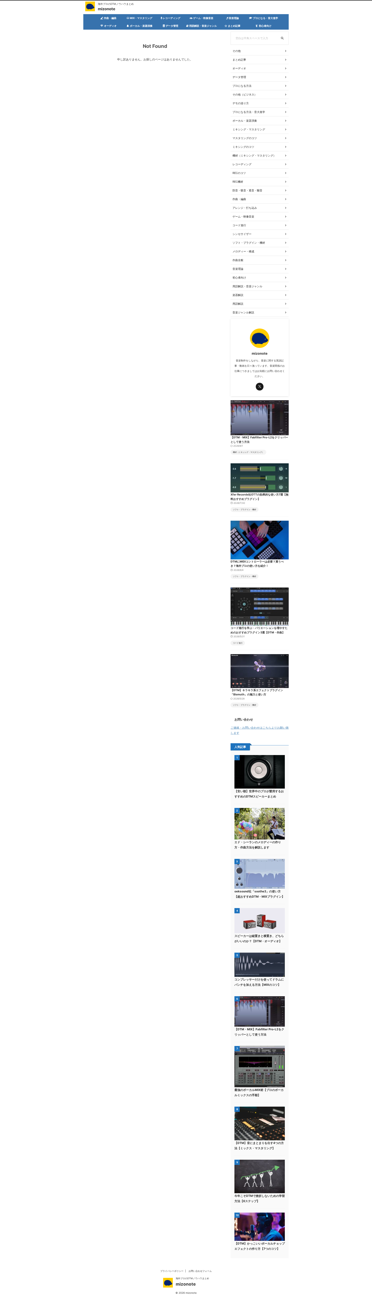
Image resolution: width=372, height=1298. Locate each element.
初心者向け (265, 25)
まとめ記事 (234, 25)
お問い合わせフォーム (200, 1271)
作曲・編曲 (110, 18)
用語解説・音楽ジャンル (203, 25)
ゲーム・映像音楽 (203, 18)
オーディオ (110, 25)
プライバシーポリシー (171, 1271)
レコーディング (171, 18)
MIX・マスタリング (141, 18)
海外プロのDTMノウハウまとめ (192, 1278)
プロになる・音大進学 (265, 18)
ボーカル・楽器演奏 (141, 25)
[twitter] (260, 387)
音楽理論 (234, 18)
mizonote (106, 9)
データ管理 (172, 25)
